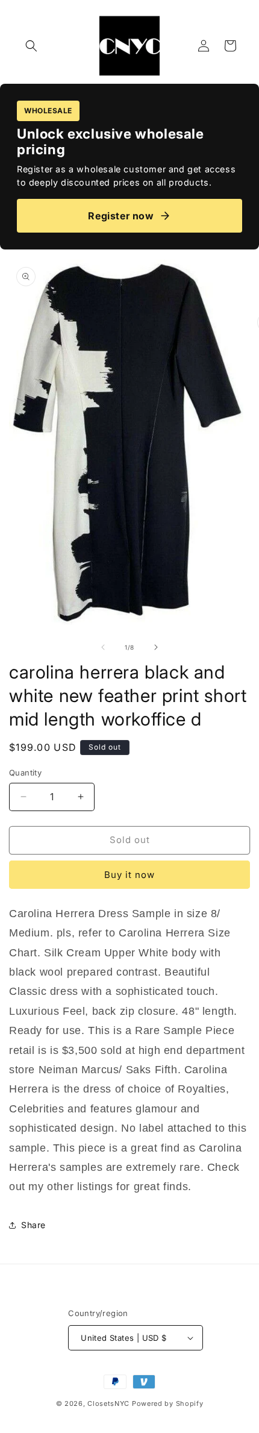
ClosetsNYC (108, 1403)
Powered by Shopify (168, 1403)
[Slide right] (156, 647)
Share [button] (33, 1225)
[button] (31, 46)
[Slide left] (103, 647)
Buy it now (129, 874)
